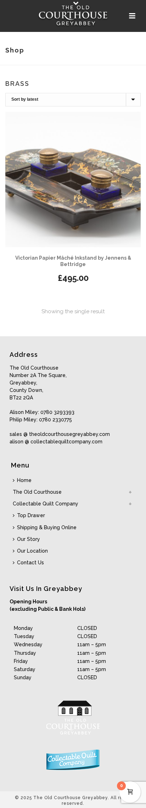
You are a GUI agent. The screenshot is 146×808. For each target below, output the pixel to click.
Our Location (32, 551)
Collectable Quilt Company (45, 504)
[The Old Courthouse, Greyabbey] (73, 16)
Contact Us (30, 562)
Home (24, 480)
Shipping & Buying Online (47, 527)
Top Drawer (31, 515)
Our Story (28, 539)
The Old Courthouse (37, 492)
